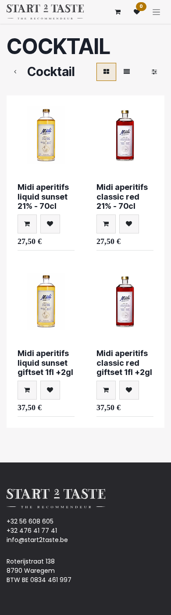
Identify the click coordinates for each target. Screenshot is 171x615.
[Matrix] (106, 71)
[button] (27, 224)
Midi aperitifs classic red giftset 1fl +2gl (124, 363)
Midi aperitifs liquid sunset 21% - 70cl (43, 196)
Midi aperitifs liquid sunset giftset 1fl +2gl (45, 363)
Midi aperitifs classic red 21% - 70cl (122, 196)
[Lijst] (126, 71)
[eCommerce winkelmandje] (117, 12)
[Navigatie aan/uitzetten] (156, 12)
